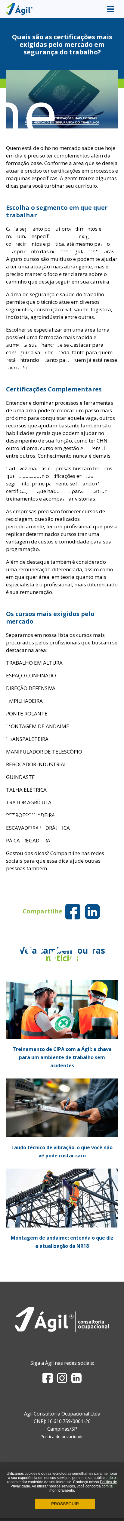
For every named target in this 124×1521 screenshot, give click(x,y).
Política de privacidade (62, 1436)
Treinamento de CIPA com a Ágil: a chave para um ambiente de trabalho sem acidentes (62, 1057)
